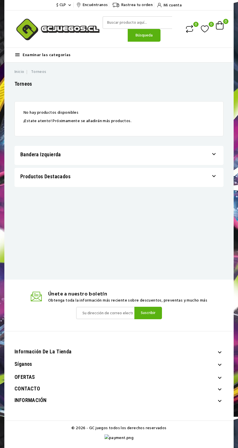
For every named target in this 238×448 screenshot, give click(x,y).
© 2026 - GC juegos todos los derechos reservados (118, 428)
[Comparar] (189, 29)
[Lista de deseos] (205, 29)
